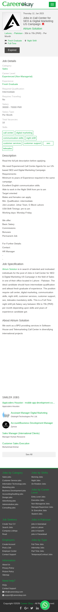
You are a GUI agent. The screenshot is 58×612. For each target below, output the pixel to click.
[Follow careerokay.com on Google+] (26, 608)
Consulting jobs (8, 508)
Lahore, (9, 33)
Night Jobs (35, 480)
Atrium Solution (32, 28)
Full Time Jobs (37, 544)
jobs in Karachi (37, 531)
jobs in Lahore (37, 527)
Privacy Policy (8, 568)
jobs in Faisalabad (39, 534)
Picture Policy (8, 571)
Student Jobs (36, 514)
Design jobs (7, 497)
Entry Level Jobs (38, 497)
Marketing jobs (8, 487)
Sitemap (5, 575)
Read (4, 534)
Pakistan (18, 33)
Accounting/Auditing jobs (12, 494)
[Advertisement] (29, 366)
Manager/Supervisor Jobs (42, 507)
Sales (5, 69)
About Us (6, 565)
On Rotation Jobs (38, 484)
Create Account (8, 544)
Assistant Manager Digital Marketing (29, 412)
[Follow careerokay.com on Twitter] (32, 608)
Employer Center (9, 551)
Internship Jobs (37, 548)
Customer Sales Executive (15, 443)
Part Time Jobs (37, 551)
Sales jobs (6, 477)
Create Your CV (8, 524)
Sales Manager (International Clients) (21, 433)
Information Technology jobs (14, 484)
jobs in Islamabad (38, 524)
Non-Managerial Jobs (40, 504)
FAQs (4, 585)
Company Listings (9, 531)
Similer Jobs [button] (10, 397)
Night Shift (32, 41)
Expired (12, 50)
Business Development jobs (14, 491)
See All (29, 454)
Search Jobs (7, 527)
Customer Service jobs (11, 480)
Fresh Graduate (15, 41)
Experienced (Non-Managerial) (17, 76)
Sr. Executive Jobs (39, 510)
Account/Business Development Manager (32, 423)
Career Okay (27, 603)
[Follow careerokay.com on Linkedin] (37, 608)
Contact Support (9, 554)
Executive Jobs (37, 500)
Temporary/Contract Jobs (41, 554)
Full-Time (12, 43)
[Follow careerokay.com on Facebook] (20, 608)
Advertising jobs (9, 501)
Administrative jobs (10, 504)
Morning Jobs (37, 477)
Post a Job (6, 548)
